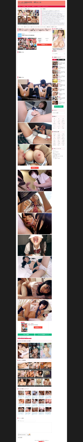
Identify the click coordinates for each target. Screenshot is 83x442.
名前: (18, 420)
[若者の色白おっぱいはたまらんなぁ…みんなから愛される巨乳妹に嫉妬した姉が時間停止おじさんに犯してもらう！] (35, 411)
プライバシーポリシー (45, 6)
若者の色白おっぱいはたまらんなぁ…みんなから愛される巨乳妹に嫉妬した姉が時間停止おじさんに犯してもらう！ (34, 413)
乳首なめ (30, 338)
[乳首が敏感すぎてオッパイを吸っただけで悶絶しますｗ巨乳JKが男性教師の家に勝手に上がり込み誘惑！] (28, 403)
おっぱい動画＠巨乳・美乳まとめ (29, 2)
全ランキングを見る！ (59, 106)
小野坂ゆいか (63, 138)
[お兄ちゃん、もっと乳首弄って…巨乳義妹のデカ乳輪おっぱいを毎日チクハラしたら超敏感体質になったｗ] (21, 403)
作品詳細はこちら (44, 44)
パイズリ (54, 120)
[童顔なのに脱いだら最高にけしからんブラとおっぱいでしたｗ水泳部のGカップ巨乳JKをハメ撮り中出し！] (21, 411)
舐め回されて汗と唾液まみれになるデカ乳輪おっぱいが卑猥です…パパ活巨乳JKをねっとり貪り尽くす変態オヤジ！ (48, 405)
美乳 (58, 118)
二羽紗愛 (63, 140)
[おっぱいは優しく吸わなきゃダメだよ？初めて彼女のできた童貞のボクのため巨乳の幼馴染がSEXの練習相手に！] (35, 403)
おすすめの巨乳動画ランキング (43, 334)
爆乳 (63, 118)
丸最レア (59, 140)
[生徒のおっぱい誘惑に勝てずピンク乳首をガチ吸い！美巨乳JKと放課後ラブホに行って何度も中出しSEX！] (48, 411)
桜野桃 (54, 135)
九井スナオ (63, 135)
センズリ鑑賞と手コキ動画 (56, 158)
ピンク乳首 (63, 123)
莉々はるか (63, 143)
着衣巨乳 (54, 123)
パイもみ (59, 120)
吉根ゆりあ (58, 138)
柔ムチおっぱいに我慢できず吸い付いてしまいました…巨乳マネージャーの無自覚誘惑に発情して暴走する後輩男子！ (34, 397)
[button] (64, 54)
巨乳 (54, 118)
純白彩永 (54, 143)
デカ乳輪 (59, 123)
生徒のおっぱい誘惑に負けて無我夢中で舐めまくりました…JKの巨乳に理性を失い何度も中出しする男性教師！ (41, 405)
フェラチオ (26, 338)
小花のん (54, 140)
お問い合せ (39, 6)
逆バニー (63, 126)
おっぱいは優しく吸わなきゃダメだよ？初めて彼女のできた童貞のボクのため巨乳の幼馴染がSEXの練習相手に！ (34, 405)
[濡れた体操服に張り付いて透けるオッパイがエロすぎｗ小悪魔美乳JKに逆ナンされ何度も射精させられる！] (42, 411)
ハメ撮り (22, 338)
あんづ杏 (54, 138)
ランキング (29, 6)
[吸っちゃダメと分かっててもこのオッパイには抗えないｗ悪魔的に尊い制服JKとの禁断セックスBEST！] (28, 411)
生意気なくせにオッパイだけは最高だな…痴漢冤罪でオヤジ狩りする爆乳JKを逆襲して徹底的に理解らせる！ (41, 397)
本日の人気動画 (26, 334)
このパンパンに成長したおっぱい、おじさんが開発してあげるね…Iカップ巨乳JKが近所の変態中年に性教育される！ (48, 397)
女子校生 (19, 338)
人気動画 (24, 6)
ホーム (20, 6)
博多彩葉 (59, 135)
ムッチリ (54, 126)
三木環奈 (59, 143)
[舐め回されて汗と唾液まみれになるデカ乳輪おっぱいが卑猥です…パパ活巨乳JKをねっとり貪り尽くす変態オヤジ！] (48, 403)
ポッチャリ (58, 126)
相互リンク (34, 6)
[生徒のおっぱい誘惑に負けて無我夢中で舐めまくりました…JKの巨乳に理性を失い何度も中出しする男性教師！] (42, 403)
